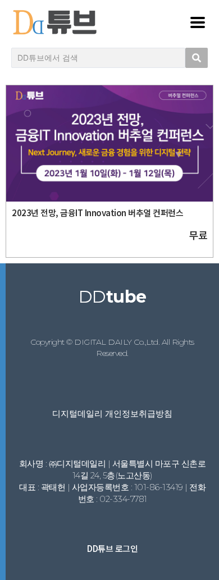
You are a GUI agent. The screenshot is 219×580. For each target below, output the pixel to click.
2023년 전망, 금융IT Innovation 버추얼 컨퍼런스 (97, 212)
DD (113, 296)
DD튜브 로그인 (112, 548)
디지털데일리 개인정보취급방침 (112, 413)
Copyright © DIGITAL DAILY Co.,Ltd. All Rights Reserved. (112, 347)
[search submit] (196, 58)
